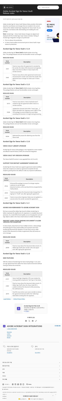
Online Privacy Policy (19, 299)
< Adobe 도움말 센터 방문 (12, 328)
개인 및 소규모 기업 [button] (7, 362)
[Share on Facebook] (26, 321)
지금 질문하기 (9, 352)
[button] (6, 384)
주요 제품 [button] (4, 379)
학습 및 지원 (9, 332)
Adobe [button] (4, 376)
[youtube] (23, 384)
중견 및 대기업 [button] (5, 365)
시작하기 (8, 334)
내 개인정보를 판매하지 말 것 (48, 387)
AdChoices (6, 389)
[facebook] (13, 384)
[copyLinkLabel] (36, 321)
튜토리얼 (8, 337)
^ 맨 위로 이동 (57, 325)
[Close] (53, 395)
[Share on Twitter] (29, 321)
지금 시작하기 (37, 352)
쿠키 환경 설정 (38, 387)
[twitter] (18, 384)
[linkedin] (20, 384)
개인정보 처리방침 (25, 387)
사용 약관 (32, 387)
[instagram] (15, 384)
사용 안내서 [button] (9, 7)
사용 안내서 (9, 335)
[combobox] (48, 7)
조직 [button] (3, 369)
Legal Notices (7, 299)
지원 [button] (3, 372)
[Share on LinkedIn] (33, 321)
